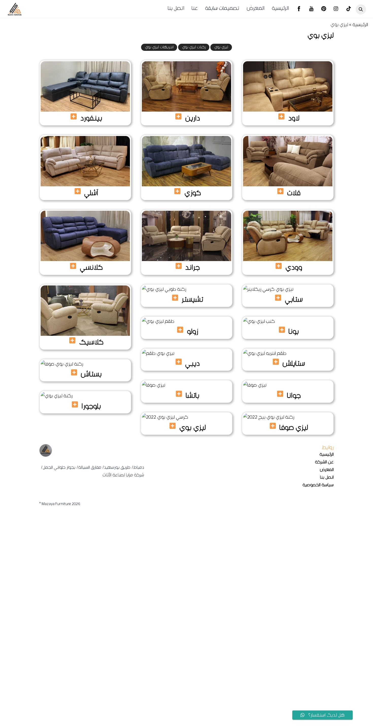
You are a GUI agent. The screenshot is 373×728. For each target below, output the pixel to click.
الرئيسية (280, 8)
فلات (293, 192)
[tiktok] (349, 9)
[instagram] (336, 9)
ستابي (294, 299)
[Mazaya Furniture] (14, 14)
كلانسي (91, 267)
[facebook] (299, 9)
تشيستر (192, 299)
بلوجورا (91, 406)
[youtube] (311, 9)
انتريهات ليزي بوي (159, 47)
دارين (192, 118)
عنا (195, 8)
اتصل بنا (176, 8)
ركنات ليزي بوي (194, 47)
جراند (192, 267)
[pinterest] (324, 9)
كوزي (192, 192)
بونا (294, 331)
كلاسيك (91, 341)
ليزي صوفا (293, 427)
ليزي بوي (221, 47)
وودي (293, 267)
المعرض (255, 8)
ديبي (192, 363)
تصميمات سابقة (222, 8)
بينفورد (91, 118)
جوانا (294, 395)
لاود (293, 118)
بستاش (91, 374)
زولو (192, 331)
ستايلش (293, 363)
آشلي (91, 192)
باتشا (192, 395)
